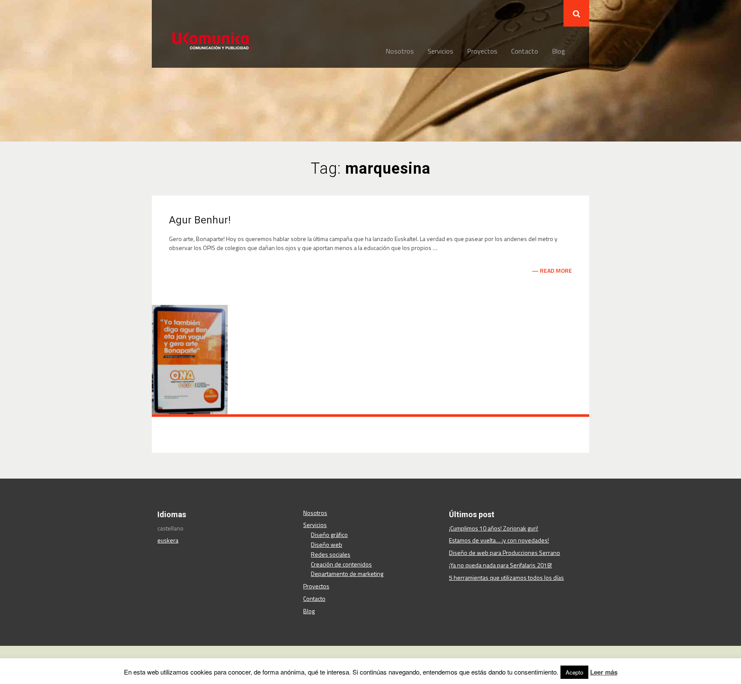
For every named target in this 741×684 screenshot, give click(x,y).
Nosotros (400, 51)
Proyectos (482, 51)
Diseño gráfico (329, 534)
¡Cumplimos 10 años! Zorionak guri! (493, 528)
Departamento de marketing (347, 573)
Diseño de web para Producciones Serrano (504, 552)
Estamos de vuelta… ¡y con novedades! (499, 540)
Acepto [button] (574, 672)
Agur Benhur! (200, 220)
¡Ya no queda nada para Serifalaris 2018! (500, 564)
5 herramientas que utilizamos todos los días (506, 577)
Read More (556, 271)
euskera (167, 540)
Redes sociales (330, 554)
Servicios (440, 51)
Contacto (524, 51)
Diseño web (326, 544)
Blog (558, 51)
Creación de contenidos (341, 564)
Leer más (604, 672)
